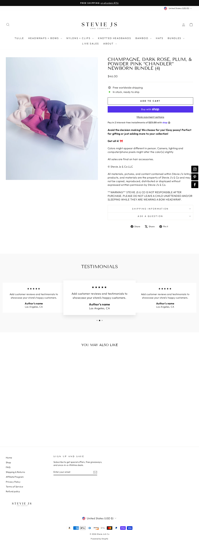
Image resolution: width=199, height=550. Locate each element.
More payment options (150, 117)
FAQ (8, 467)
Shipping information (150, 208)
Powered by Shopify (99, 538)
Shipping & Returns (15, 472)
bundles (175, 38)
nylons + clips (78, 38)
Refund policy (13, 491)
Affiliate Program (15, 476)
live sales (90, 43)
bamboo (142, 38)
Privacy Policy (13, 481)
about (109, 43)
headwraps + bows (44, 38)
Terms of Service (14, 486)
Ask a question (150, 216)
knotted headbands (114, 38)
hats (159, 38)
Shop (8, 462)
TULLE (19, 38)
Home (9, 457)
